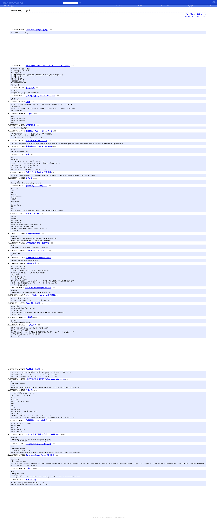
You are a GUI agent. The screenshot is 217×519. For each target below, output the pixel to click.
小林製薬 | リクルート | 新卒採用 (39, 146)
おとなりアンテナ (190, 16)
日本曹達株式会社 (33, 233)
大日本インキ (31, 480)
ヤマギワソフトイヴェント (36, 186)
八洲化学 (29, 468)
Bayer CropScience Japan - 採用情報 (40, 455)
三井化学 (29, 390)
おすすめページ (201, 16)
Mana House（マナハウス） (37, 30)
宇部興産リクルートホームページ (39, 131)
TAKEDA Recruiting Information (38, 288)
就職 (198, 14)
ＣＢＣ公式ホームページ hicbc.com (40, 96)
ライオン (29, 178)
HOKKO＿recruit (32, 213)
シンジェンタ (31, 325)
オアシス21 (30, 88)
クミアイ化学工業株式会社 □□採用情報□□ (43, 434)
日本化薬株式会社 (33, 303)
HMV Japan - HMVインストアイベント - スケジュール (48, 66)
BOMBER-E (30, 125)
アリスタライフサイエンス (36, 141)
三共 (27, 154)
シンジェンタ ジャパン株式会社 (38, 444)
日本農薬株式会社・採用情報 (37, 243)
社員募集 (29, 317)
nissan (28, 102)
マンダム (29, 114)
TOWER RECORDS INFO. (36, 250)
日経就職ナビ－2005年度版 (36, 420)
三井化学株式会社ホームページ (38, 258)
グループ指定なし (190, 14)
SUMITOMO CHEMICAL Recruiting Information (45, 379)
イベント (203, 14)
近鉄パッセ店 (31, 263)
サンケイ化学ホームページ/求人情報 (40, 295)
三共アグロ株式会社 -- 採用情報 (38, 172)
